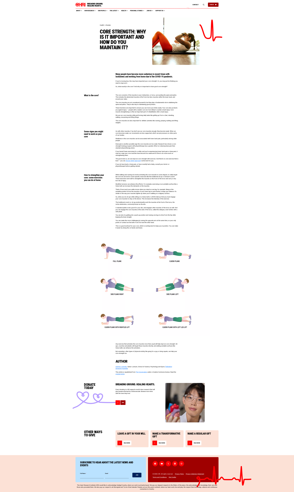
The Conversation (141, 372)
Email (107, 473)
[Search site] (204, 5)
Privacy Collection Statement (195, 474)
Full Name (83, 473)
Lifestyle (108, 25)
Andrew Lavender (121, 367)
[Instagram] (181, 463)
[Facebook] (155, 463)
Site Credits (172, 477)
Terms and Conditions (160, 477)
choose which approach (133, 161)
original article (120, 374)
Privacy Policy (179, 474)
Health (102, 25)
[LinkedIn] (175, 463)
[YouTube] (161, 463)
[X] (168, 463)
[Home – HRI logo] (89, 5)
